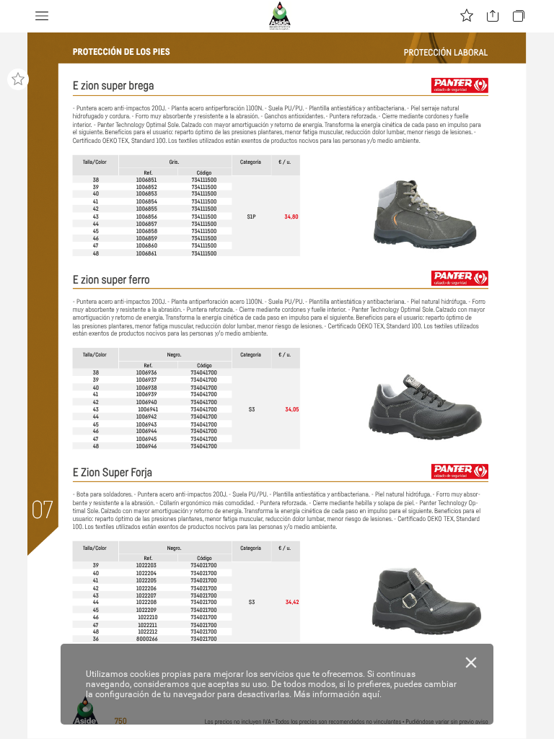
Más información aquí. (338, 694)
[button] (42, 16)
